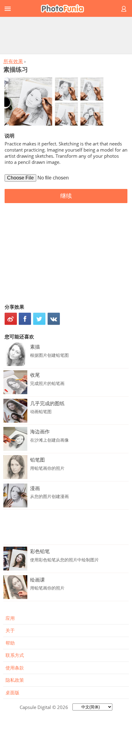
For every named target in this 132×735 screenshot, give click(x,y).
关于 (10, 630)
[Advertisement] (66, 35)
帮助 (10, 643)
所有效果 (13, 61)
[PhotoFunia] (65, 8)
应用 (10, 618)
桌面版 (12, 692)
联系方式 (15, 655)
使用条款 (15, 668)
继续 (66, 196)
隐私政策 (15, 680)
